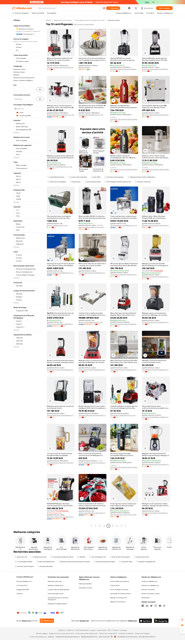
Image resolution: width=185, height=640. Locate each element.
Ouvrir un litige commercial (119, 589)
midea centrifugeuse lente (46, 561)
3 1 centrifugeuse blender (24, 561)
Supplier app (84, 621)
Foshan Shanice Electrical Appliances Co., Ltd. (92, 273)
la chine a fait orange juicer (79, 177)
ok (40, 89)
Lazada (92, 630)
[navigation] (28, 273)
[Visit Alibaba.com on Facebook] (143, 605)
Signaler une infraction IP (118, 598)
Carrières (19, 593)
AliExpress (62, 630)
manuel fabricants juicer (57, 177)
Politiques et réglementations (57, 604)
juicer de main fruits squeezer (121, 557)
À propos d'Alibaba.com (24, 577)
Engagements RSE (22, 589)
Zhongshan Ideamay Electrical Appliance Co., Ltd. (124, 69)
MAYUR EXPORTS (84, 67)
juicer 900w (96, 177)
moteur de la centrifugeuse (58, 182)
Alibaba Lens (26, 621)
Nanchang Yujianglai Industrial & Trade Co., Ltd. (156, 115)
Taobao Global (101, 630)
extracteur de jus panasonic (115, 177)
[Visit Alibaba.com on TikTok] (164, 605)
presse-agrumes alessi (94, 182)
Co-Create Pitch (21, 585)
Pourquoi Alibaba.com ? (24, 581)
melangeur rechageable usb (146, 561)
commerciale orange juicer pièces (63, 557)
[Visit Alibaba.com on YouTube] (160, 605)
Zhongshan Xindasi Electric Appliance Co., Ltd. (156, 417)
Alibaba (48, 20)
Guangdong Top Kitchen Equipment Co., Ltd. (124, 274)
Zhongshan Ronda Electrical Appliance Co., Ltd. (156, 513)
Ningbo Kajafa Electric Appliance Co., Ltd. (60, 115)
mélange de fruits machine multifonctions (142, 177)
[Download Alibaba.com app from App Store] (145, 621)
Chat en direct (115, 585)
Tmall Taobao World (82, 630)
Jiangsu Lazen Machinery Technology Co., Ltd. (92, 513)
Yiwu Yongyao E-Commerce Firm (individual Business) (124, 514)
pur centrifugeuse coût (99, 557)
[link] (182, 619)
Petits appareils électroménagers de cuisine (90, 20)
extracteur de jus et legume (25, 566)
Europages (123, 630)
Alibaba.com (132, 621)
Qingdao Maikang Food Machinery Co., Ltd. (124, 225)
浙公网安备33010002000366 (127, 637)
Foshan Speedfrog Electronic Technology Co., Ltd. (61, 463)
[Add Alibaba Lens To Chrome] (47, 621)
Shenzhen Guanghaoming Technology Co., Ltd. (156, 225)
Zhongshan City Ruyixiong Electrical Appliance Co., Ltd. (124, 119)
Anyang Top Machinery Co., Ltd (57, 225)
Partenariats (146, 598)
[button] (104, 8)
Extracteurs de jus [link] (114, 20)
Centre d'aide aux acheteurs (119, 581)
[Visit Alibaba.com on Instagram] (155, 605)
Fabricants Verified (85, 584)
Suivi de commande (148, 589)
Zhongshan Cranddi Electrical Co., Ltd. (59, 167)
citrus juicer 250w (126, 561)
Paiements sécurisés (55, 581)
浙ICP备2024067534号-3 (147, 637)
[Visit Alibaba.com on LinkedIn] (147, 605)
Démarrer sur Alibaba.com (150, 585)
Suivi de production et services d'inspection (58, 598)
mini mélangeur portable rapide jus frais (119, 182)
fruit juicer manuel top (144, 182)
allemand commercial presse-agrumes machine (75, 561)
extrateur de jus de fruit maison (105, 561)
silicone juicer (76, 182)
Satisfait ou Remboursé (55, 585)
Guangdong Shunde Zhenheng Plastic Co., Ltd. (92, 415)
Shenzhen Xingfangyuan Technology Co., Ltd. (156, 464)
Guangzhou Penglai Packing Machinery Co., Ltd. (61, 324)
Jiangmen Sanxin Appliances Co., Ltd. (91, 115)
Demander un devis (85, 588)
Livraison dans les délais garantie (58, 589)
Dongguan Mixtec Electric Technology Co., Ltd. (92, 463)
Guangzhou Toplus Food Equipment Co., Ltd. (61, 517)
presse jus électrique (46, 566)
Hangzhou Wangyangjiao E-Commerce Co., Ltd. (92, 227)
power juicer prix (22, 557)
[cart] (136, 8)
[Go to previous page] (91, 526)
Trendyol (115, 630)
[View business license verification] (112, 637)
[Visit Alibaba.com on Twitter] (151, 605)
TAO (109, 630)
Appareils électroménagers (63, 20)
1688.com (70, 630)
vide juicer (82, 557)
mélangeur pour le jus (39, 557)
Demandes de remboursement (120, 593)
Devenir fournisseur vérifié (150, 593)
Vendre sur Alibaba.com (149, 581)
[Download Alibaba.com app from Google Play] (161, 621)
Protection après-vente (55, 593)
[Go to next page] (125, 526)
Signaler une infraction (117, 602)
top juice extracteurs (142, 557)
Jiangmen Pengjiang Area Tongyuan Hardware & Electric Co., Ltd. (61, 67)
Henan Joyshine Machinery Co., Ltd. (90, 322)
